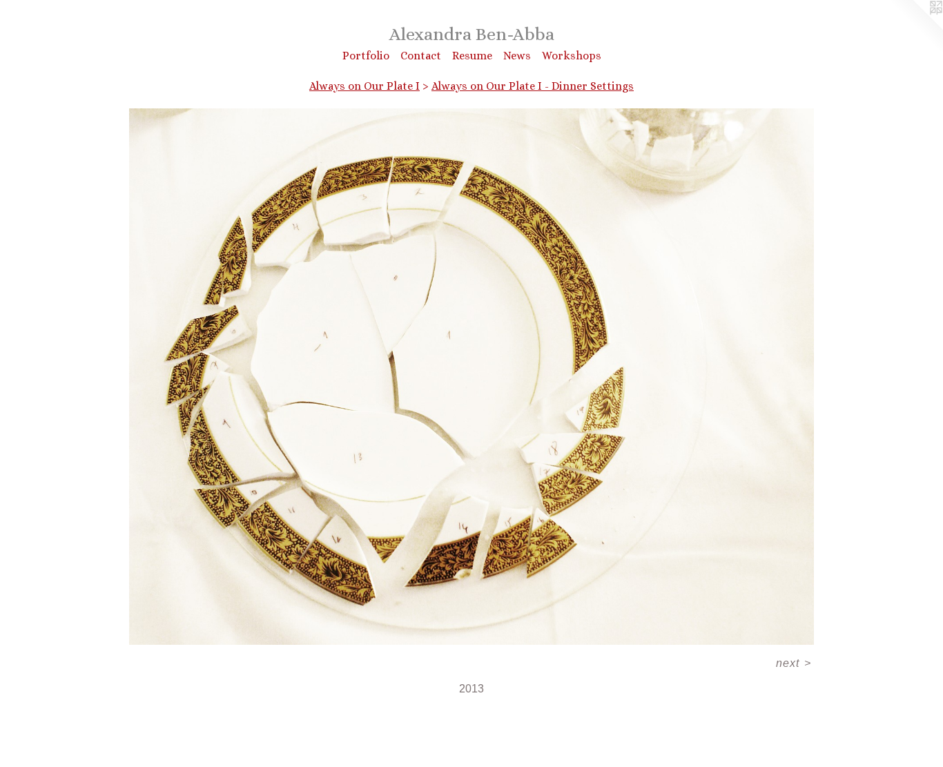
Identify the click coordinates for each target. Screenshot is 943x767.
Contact (420, 55)
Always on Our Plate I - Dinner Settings (532, 86)
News (517, 55)
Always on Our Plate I (364, 86)
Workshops (571, 55)
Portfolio (365, 55)
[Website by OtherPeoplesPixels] (915, 27)
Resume (472, 55)
